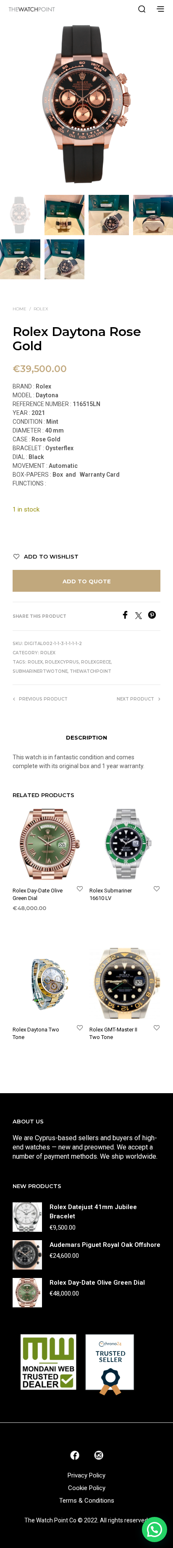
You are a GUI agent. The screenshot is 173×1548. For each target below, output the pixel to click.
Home (19, 309)
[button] (154, 1529)
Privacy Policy (86, 1475)
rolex (35, 662)
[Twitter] (141, 617)
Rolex (41, 309)
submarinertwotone (40, 671)
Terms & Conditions (86, 1500)
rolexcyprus (62, 662)
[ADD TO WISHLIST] (80, 888)
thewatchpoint (90, 671)
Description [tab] (86, 737)
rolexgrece (96, 662)
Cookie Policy (86, 1488)
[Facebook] (128, 617)
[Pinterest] (154, 617)
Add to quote (87, 581)
